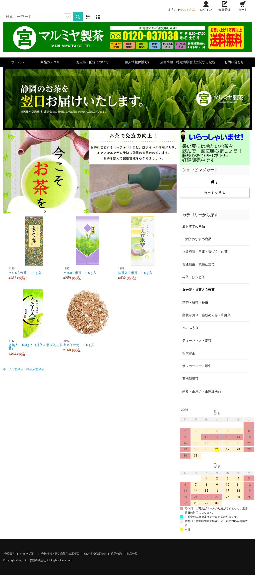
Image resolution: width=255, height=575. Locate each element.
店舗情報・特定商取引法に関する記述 (187, 62)
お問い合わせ (234, 62)
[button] (122, 125)
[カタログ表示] (98, 16)
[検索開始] (78, 16)
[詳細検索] (67, 16)
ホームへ (17, 62)
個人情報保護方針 (138, 62)
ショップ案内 (28, 553)
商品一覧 (132, 553)
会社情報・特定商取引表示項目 (60, 553)
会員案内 (10, 553)
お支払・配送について (92, 62)
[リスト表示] (88, 16)
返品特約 (117, 553)
